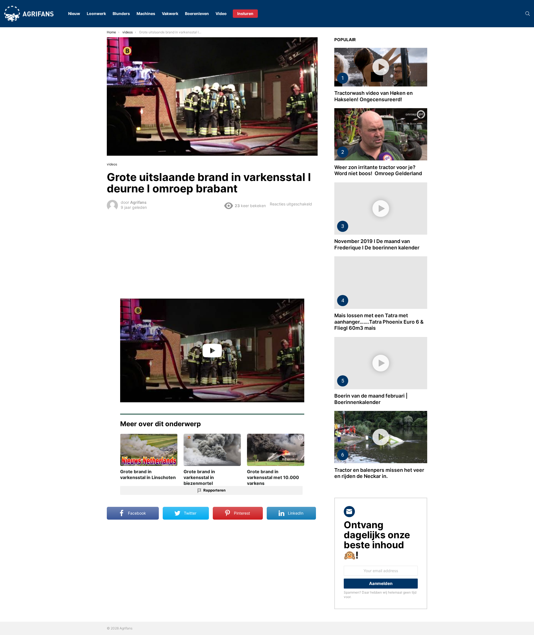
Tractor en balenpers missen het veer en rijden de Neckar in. (379, 473)
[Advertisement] (212, 254)
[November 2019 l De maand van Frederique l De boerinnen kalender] (380, 208)
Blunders (121, 13)
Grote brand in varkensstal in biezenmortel (199, 477)
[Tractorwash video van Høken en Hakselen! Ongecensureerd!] (380, 67)
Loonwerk (96, 13)
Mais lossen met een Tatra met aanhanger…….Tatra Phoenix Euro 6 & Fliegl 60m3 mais (379, 321)
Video (221, 13)
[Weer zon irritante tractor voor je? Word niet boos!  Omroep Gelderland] (380, 134)
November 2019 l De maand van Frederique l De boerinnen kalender (376, 244)
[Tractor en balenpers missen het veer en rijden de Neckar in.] (380, 437)
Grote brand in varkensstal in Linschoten (148, 474)
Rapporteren (214, 490)
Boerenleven (197, 13)
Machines (146, 13)
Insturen (245, 13)
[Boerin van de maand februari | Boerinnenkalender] (380, 363)
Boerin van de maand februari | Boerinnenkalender (370, 399)
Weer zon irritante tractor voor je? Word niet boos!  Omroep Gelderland (378, 170)
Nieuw (74, 13)
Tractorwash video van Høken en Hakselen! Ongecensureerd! (373, 96)
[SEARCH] (527, 13)
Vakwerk (170, 13)
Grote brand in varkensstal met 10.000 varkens (273, 477)
